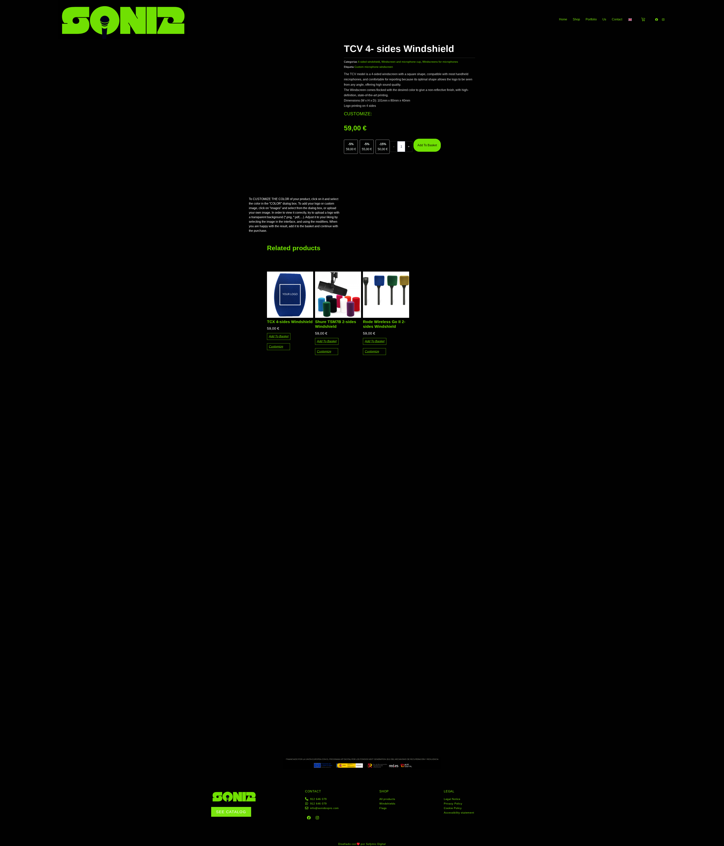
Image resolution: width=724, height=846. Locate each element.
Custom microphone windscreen (373, 66)
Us (604, 19)
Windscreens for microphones (440, 61)
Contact (617, 19)
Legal (449, 791)
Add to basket (427, 145)
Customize (276, 346)
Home (563, 19)
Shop (576, 19)
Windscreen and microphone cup (401, 61)
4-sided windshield (369, 61)
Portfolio (591, 19)
